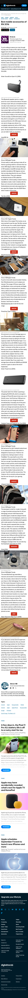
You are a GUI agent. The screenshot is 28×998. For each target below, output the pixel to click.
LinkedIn (23, 909)
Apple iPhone (15, 707)
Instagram (5, 909)
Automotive (4, 934)
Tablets (17, 919)
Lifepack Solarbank (6, 484)
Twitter (9, 909)
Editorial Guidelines (5, 948)
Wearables (18, 922)
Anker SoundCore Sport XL (9, 76)
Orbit (2, 549)
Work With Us (4, 978)
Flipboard (2, 913)
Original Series (19, 934)
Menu (1, 5)
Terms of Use (4, 984)
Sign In (24, 5)
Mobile (22, 704)
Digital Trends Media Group (8, 989)
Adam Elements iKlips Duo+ (9, 617)
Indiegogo (14, 546)
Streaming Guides (20, 927)
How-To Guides (19, 931)
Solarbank (17, 518)
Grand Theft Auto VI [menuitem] (5, 9)
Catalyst (14, 481)
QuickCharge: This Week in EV (8, 713)
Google (2, 710)
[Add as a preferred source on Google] (5, 30)
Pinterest (19, 909)
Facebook (2, 909)
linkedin (13, 688)
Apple (8, 704)
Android (3, 704)
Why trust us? (8, 14)
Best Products (19, 929)
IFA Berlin (12, 37)
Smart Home (4, 929)
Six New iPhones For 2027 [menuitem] (16, 9)
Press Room (18, 978)
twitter (15, 688)
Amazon (14, 134)
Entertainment (4, 931)
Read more (6, 770)
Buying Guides (15, 704)
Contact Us (3, 942)
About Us (3, 940)
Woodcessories (5, 255)
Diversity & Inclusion (5, 981)
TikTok (16, 909)
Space (17, 924)
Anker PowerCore (6, 369)
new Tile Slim (18, 223)
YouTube (12, 909)
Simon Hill (4, 27)
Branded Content (20, 944)
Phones (3, 919)
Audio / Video (4, 927)
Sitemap (18, 981)
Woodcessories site (6, 303)
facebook (10, 688)
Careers (3, 975)
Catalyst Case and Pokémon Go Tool (11, 423)
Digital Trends (8, 7)
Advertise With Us (5, 945)
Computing (4, 922)
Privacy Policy (19, 975)
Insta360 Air (4, 137)
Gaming (3, 924)
